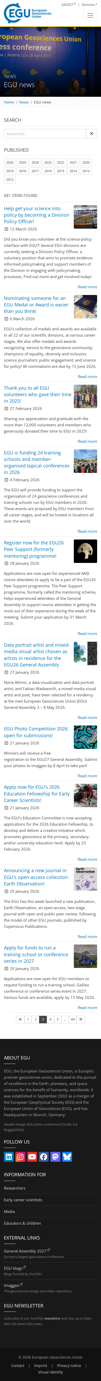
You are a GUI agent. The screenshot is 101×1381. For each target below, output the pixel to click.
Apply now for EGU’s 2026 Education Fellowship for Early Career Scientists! (37, 793)
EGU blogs (13, 1268)
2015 (60, 171)
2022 (60, 162)
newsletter (52, 1318)
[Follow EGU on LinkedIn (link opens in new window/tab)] (9, 1157)
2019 (9, 171)
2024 (35, 162)
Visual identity (50, 1372)
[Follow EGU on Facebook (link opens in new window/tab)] (44, 1157)
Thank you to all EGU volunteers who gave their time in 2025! (37, 394)
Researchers (14, 1188)
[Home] (27, 13)
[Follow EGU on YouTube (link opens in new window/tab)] (32, 1157)
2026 (9, 162)
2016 (48, 171)
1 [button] (28, 1019)
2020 (86, 162)
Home (9, 102)
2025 (22, 162)
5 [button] (58, 1019)
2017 (35, 171)
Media (9, 1211)
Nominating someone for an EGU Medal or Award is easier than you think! (36, 304)
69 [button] (73, 1019)
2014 (73, 171)
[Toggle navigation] (90, 15)
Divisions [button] (88, 4)
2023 (48, 162)
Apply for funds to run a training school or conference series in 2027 (36, 954)
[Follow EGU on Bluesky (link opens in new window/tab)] (67, 1157)
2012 (9, 179)
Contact (17, 1365)
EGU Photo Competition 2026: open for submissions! (36, 731)
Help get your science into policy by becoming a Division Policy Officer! (36, 214)
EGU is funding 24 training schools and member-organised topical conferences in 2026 (37, 462)
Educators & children (22, 1223)
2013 (86, 171)
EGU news (42, 102)
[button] (91, 133)
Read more (87, 286)
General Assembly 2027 (25, 1251)
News (24, 102)
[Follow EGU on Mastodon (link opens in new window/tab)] (55, 1157)
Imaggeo (11, 1285)
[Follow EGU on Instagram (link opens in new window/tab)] (20, 1157)
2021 (73, 162)
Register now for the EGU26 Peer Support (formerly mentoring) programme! (34, 549)
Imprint (40, 1365)
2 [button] (36, 1019)
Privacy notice (69, 1365)
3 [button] (43, 1019)
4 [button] (50, 1019)
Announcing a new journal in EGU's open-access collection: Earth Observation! (36, 877)
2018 (22, 171)
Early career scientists (23, 1199)
